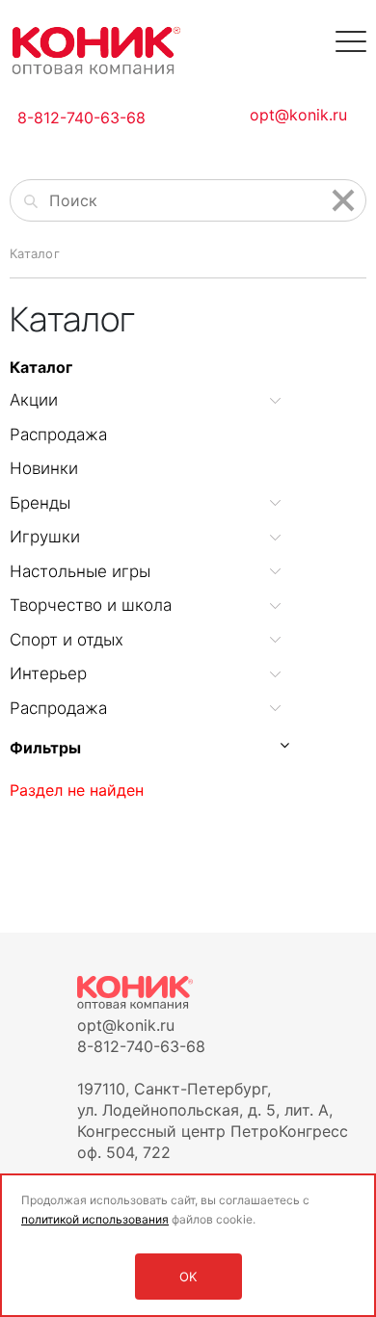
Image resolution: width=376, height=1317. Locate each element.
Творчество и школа (91, 605)
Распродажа (58, 434)
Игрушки (45, 536)
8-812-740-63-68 (81, 117)
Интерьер (48, 673)
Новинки (44, 468)
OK (188, 1276)
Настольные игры (80, 571)
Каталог (41, 367)
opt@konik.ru (298, 114)
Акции (34, 399)
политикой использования (95, 1219)
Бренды (40, 503)
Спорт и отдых (66, 639)
